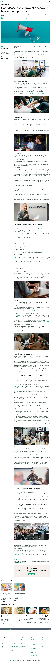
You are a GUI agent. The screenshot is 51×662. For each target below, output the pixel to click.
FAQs (42, 643)
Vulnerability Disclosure (44, 651)
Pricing (42, 640)
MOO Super (23, 643)
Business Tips (8, 4)
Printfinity (32, 651)
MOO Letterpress (24, 647)
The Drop (3, 4)
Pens (12, 650)
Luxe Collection (23, 651)
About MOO (33, 639)
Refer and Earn (43, 647)
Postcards (2, 646)
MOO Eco (22, 640)
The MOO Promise (34, 652)
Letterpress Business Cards (5, 644)
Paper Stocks (23, 639)
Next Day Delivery (44, 642)
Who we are (33, 644)
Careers (32, 645)
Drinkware (12, 651)
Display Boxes (13, 643)
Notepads (12, 647)
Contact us (42, 639)
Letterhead (12, 639)
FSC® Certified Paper (24, 650)
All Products (3, 639)
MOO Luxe (23, 642)
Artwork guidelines (44, 644)
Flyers (2, 650)
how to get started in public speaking (36, 93)
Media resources (33, 640)
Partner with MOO (34, 655)
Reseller (32, 649)
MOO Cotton (23, 644)
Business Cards (21, 562)
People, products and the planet (35, 642)
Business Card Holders (14, 644)
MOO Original (23, 646)
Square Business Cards (4, 642)
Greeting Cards (3, 651)
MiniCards (2, 643)
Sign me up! (31, 574)
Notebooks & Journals (14, 646)
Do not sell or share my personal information (44, 649)
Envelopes (12, 642)
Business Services (34, 648)
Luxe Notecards (13, 640)
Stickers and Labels (4, 647)
